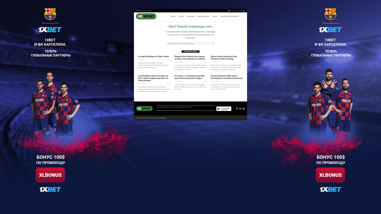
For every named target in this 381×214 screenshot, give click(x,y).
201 (206, 62)
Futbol (173, 16)
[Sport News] (146, 16)
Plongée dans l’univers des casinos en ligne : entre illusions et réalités (189, 57)
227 (206, 81)
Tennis (214, 16)
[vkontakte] (243, 10)
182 (242, 62)
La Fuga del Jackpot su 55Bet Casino (153, 56)
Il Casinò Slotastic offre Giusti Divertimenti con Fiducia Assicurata (226, 77)
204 (242, 81)
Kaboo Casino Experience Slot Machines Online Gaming (224, 57)
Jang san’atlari (203, 16)
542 (169, 84)
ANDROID (233, 10)
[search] (243, 16)
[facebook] (238, 10)
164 (169, 60)
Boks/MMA (191, 16)
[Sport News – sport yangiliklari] (144, 108)
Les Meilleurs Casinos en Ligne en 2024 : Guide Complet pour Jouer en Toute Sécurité (153, 78)
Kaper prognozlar (229, 16)
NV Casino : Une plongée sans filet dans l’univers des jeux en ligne (189, 77)
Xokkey (181, 16)
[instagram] (241, 10)
